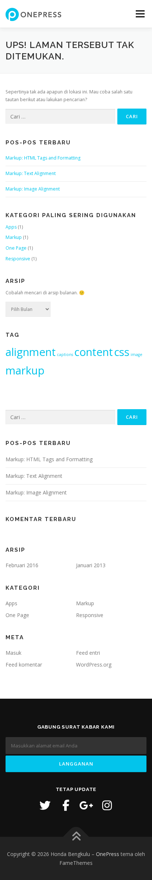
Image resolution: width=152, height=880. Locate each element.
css (121, 352)
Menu (140, 14)
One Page (16, 248)
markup (25, 370)
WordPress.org (93, 664)
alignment (31, 352)
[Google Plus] (86, 805)
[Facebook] (65, 805)
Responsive (18, 259)
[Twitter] (45, 805)
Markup (14, 237)
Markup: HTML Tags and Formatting (43, 158)
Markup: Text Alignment (31, 173)
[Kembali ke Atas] (76, 836)
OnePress (107, 853)
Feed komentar (24, 664)
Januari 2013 (91, 565)
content (93, 352)
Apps (11, 227)
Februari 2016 (22, 565)
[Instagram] (107, 805)
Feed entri (88, 652)
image (136, 354)
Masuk (13, 652)
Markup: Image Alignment (33, 189)
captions (65, 354)
